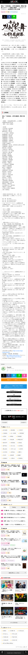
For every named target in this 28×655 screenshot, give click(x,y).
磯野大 (20, 452)
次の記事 (23, 422)
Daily (5, 507)
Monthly (23, 507)
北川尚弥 (5, 452)
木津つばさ (13, 449)
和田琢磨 (21, 433)
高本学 (4, 455)
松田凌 (4, 436)
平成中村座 (14, 637)
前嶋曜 (19, 455)
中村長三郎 (14, 640)
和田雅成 (13, 442)
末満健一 (12, 436)
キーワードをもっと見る (21, 646)
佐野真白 (13, 452)
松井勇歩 (20, 445)
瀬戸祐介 (5, 445)
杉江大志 (13, 445)
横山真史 (5, 449)
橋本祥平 (5, 442)
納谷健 (20, 442)
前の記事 (5, 422)
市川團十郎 (12, 630)
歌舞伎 (4, 630)
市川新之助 (21, 630)
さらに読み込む (14, 622)
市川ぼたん (5, 634)
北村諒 (4, 439)
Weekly (14, 507)
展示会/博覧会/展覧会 (8, 643)
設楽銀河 (5, 458)
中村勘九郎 (5, 637)
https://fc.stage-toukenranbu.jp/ (14, 356)
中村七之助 (14, 634)
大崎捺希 (12, 455)
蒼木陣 (21, 449)
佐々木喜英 (13, 433)
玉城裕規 (5, 433)
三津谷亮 (20, 430)
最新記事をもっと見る (14, 573)
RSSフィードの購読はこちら (15, 379)
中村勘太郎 (5, 640)
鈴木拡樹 (5, 430)
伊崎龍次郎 (20, 439)
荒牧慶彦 (19, 436)
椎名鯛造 (13, 430)
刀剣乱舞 (12, 439)
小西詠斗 (13, 458)
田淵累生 (20, 458)
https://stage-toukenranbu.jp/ (13, 355)
